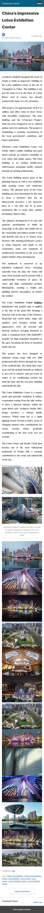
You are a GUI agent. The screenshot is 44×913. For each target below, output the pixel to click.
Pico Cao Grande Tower (14, 466)
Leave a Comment (22, 891)
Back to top (38, 902)
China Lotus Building (15, 876)
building (38, 302)
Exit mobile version (22, 909)
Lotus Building (13, 879)
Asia (13, 871)
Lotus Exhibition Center (17, 881)
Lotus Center (25, 879)
